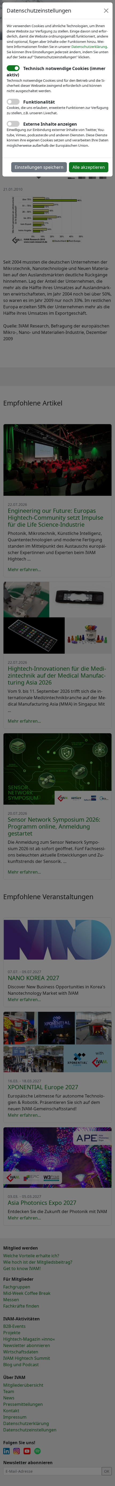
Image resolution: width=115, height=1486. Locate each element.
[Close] (106, 10)
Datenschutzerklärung (89, 46)
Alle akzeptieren (88, 167)
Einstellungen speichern (39, 167)
